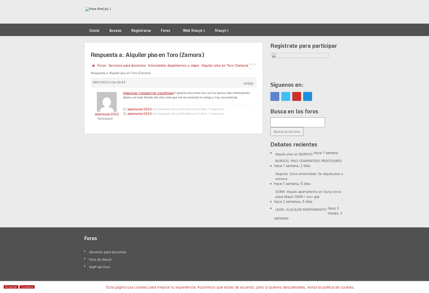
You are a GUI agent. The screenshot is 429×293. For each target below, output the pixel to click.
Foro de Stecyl (100, 259)
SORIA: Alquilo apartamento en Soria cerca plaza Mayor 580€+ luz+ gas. (308, 194)
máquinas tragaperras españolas (148, 93)
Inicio (94, 30)
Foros (165, 30)
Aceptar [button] (11, 287)
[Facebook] (274, 96)
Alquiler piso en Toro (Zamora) (225, 65)
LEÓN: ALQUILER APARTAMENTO (300, 209)
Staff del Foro (99, 267)
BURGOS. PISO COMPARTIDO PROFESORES (308, 161)
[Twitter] (285, 96)
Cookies (27, 287)
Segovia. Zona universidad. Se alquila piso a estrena (309, 176)
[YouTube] (296, 96)
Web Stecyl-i (194, 30)
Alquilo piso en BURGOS (294, 154)
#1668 (248, 83)
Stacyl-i (221, 30)
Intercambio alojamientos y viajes (173, 65)
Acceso (115, 30)
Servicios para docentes (127, 65)
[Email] (307, 96)
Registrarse (141, 30)
